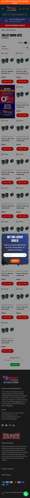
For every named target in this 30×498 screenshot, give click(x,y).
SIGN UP (15, 260)
